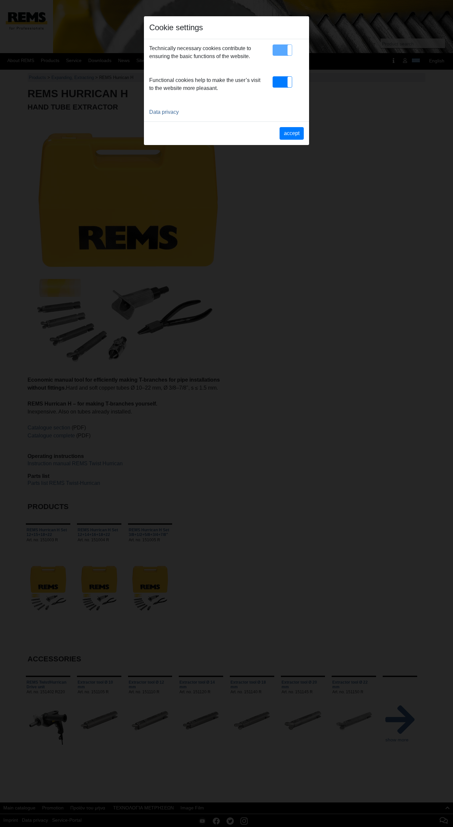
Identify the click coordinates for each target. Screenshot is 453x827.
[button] (282, 50)
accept (291, 133)
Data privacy (164, 112)
